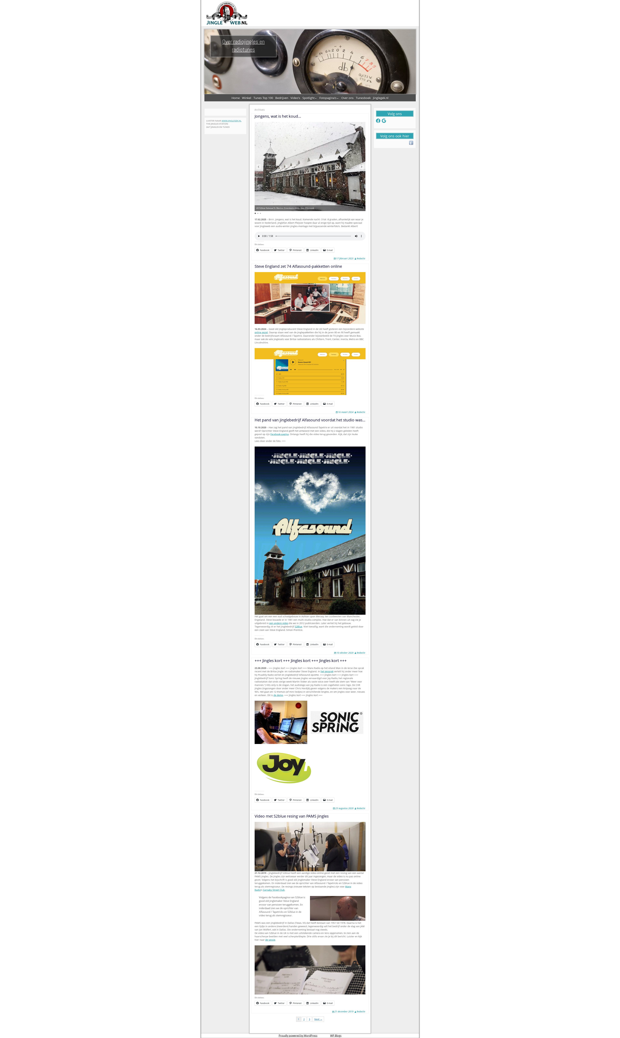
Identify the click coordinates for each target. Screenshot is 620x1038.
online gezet (261, 332)
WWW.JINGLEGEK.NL (232, 120)
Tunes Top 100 (263, 98)
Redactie (361, 258)
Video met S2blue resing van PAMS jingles (292, 816)
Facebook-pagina (279, 434)
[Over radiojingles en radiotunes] (227, 13)
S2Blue (298, 626)
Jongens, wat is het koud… (278, 116)
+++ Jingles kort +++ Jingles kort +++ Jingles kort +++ (301, 660)
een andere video (278, 623)
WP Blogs (335, 1035)
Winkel (246, 98)
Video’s (295, 98)
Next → (318, 1019)
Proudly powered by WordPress (298, 1035)
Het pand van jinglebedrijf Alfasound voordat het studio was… (310, 419)
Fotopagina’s (327, 98)
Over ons (347, 98)
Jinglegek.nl (380, 98)
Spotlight (308, 98)
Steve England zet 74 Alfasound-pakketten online (298, 266)
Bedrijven (281, 98)
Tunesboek (363, 98)
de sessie (270, 939)
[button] (258, 166)
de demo (278, 695)
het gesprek (327, 671)
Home (236, 98)
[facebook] (411, 143)
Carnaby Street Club (274, 889)
